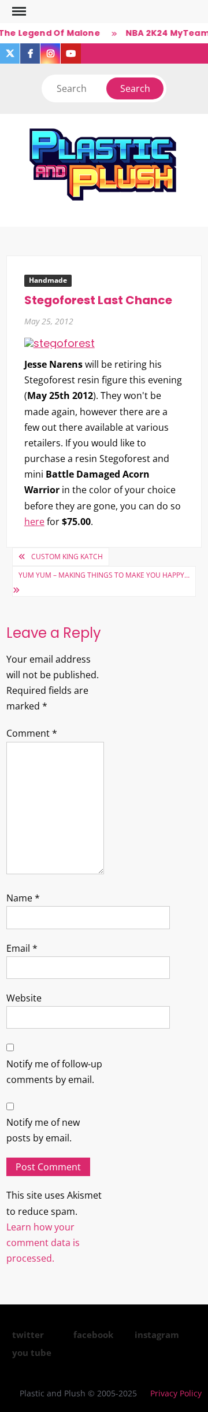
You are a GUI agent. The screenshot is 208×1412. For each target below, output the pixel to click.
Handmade (48, 280)
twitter (28, 1334)
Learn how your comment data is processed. (43, 1243)
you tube (31, 1352)
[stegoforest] (59, 342)
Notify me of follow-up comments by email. (54, 1072)
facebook (93, 1334)
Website (24, 998)
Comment (31, 733)
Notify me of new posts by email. (43, 1130)
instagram (157, 1334)
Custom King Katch (67, 556)
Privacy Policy (176, 1393)
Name (23, 898)
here (34, 521)
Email (22, 948)
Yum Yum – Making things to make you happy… (104, 575)
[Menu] (17, 11)
